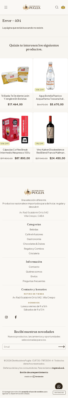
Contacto (34, 266)
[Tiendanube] (34, 377)
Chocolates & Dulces (34, 243)
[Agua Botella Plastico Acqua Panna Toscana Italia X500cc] (50, 75)
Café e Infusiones (34, 234)
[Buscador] (56, 7)
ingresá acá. (58, 368)
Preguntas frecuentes (34, 281)
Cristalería (34, 253)
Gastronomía (34, 239)
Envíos (34, 276)
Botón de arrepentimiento (34, 372)
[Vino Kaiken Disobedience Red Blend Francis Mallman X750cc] (50, 129)
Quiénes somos (34, 271)
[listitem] (6, 317)
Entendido (59, 392)
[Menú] (5, 7)
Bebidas (34, 229)
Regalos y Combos (34, 248)
